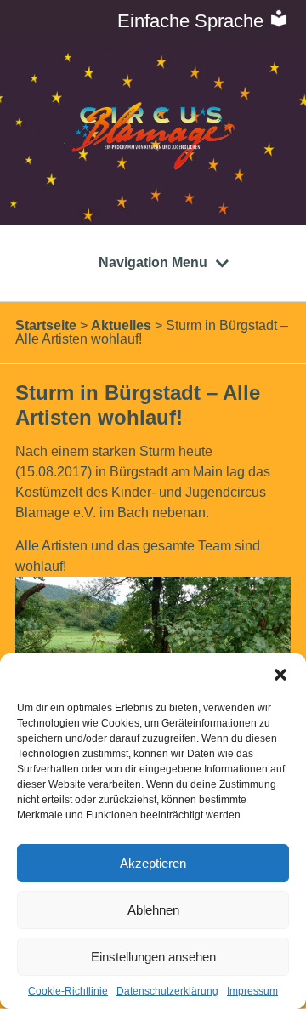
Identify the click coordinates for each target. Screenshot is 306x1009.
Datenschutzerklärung (167, 991)
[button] (280, 674)
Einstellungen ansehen (153, 956)
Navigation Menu (153, 262)
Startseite (45, 325)
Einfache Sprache (193, 20)
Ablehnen (153, 910)
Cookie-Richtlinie (68, 991)
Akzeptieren (153, 863)
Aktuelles (121, 325)
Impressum (252, 991)
